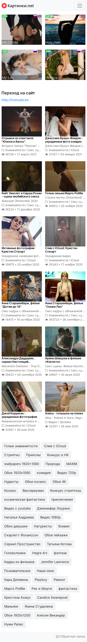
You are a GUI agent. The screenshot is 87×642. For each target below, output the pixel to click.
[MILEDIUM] (22, 29)
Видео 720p (66, 473)
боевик (64, 526)
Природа (53, 464)
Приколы (33, 455)
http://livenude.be (15, 100)
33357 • (63, 426)
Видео (53, 422)
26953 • (65, 206)
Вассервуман (33, 490)
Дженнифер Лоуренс (53, 508)
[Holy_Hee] (65, 29)
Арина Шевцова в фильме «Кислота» (63, 359)
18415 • (22, 319)
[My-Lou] (22, 64)
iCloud (75, 150)
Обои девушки (16, 526)
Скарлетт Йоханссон (21, 535)
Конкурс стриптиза (65, 490)
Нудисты (11, 482)
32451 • (19, 429)
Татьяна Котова (59, 544)
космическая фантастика (24, 499)
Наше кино (45, 571)
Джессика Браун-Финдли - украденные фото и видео (64, 139)
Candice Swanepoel (52, 597)
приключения (62, 499)
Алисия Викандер (51, 615)
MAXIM (71, 464)
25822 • (23, 374)
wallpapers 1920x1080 (21, 464)
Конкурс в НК (58, 455)
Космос (10, 490)
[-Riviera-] (65, 64)
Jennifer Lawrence (55, 562)
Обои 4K (59, 482)
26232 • (22, 209)
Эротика (65, 422)
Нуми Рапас (13, 624)
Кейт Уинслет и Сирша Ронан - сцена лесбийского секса (22, 194)
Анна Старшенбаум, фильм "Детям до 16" (21, 304)
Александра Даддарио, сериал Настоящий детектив (18, 361)
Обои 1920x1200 (17, 615)
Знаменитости (15, 150)
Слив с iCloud (55, 446)
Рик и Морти (42, 589)
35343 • (65, 264)
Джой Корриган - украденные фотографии (19, 415)
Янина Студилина (39, 606)
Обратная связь (72, 636)
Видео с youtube (17, 508)
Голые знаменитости (21, 446)
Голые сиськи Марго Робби (64, 193)
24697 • (64, 374)
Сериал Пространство (22, 544)
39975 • (21, 264)
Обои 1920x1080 (17, 473)
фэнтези (60, 553)
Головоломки (15, 553)
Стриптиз (12, 455)
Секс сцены (35, 150)
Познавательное (17, 571)
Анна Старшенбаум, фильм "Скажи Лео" (64, 304)
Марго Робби (14, 589)
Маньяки (11, 606)
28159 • (20, 154)
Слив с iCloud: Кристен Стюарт (61, 249)
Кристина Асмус (17, 597)
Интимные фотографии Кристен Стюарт (18, 249)
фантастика (67, 589)
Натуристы (43, 526)
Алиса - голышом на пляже (64, 413)
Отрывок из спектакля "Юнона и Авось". (17, 139)
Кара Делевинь (16, 580)
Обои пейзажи (56, 535)
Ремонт (59, 580)
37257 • (65, 154)
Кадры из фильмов (19, 562)
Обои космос (35, 482)
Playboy (41, 580)
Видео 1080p (50, 517)
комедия (44, 473)
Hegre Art (39, 553)
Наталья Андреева (19, 517)
